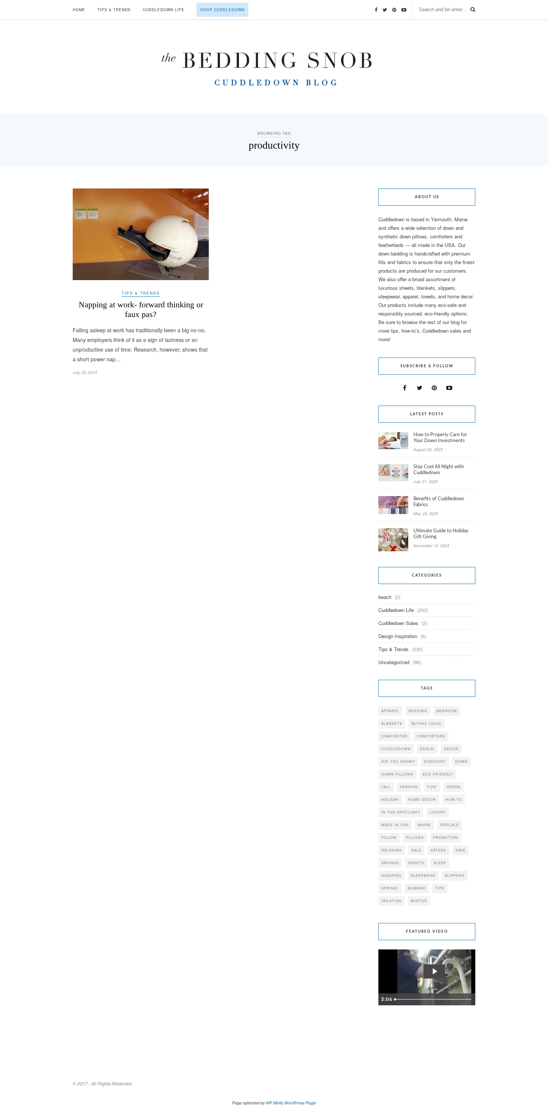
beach (384, 596)
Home (79, 9)
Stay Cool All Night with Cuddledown (438, 469)
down (461, 761)
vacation (391, 900)
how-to (453, 799)
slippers (454, 875)
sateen (438, 850)
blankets (391, 723)
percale (449, 824)
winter (419, 900)
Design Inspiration (397, 636)
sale (416, 850)
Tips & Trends (114, 9)
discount (435, 761)
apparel (390, 710)
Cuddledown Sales (398, 623)
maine (424, 824)
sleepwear (423, 875)
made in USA (395, 824)
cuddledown (396, 748)
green (454, 786)
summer (417, 888)
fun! (432, 786)
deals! (427, 748)
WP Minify (274, 1103)
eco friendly (438, 774)
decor (451, 748)
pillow (389, 837)
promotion (445, 837)
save (461, 850)
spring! (390, 888)
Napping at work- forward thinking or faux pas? (141, 309)
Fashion (409, 786)
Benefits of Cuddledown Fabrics (438, 502)
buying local (427, 723)
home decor (422, 799)
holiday (390, 799)
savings (390, 862)
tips (439, 888)
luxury (437, 812)
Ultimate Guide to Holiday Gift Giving (441, 534)
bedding (418, 710)
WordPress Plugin (300, 1103)
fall (386, 786)
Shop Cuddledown (222, 9)
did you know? (398, 761)
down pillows (397, 774)
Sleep (440, 862)
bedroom (447, 710)
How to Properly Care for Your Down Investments (440, 437)
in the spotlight (400, 812)
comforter (394, 736)
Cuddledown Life (164, 9)
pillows (415, 837)
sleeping (391, 875)
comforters (431, 736)
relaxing (391, 850)
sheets (416, 862)
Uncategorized (393, 662)
